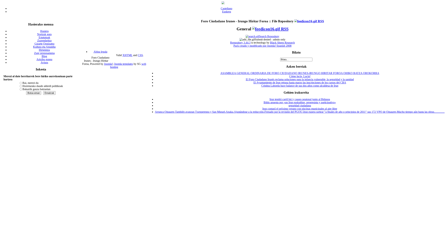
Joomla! (108, 63)
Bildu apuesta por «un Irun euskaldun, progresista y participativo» (300, 102)
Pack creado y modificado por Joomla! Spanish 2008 (262, 45)
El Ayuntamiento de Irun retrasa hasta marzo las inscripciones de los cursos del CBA (299, 82)
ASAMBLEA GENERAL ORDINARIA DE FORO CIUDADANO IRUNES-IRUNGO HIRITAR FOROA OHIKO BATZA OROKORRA (299, 73)
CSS (140, 55)
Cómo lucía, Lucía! (299, 76)
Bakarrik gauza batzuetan (36, 89)
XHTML (127, 55)
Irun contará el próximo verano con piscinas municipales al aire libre (299, 108)
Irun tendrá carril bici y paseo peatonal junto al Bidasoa (300, 99)
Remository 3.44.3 (240, 42)
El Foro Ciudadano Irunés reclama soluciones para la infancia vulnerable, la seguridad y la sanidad (300, 79)
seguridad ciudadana (300, 105)
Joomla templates (123, 63)
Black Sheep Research (282, 42)
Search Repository (269, 36)
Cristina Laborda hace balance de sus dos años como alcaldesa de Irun (299, 85)
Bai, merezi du (30, 82)
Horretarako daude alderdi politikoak (42, 86)
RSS (320, 21)
